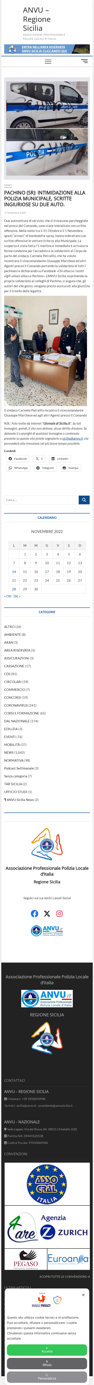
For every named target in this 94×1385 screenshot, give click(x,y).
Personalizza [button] (47, 1378)
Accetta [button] (47, 1351)
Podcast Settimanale (19, 768)
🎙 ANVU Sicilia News (19, 800)
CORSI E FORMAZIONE (21, 713)
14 (14, 572)
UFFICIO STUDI (15, 792)
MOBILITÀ (12, 745)
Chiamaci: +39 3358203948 (26, 1099)
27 (80, 580)
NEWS (8, 185)
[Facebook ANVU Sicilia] (34, 916)
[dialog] (47, 1336)
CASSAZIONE (14, 666)
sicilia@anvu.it (72, 438)
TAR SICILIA (13, 784)
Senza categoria (15, 776)
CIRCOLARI (13, 682)
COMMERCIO (14, 690)
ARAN (8, 642)
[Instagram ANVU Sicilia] (59, 916)
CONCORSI (12, 697)
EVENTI (10, 737)
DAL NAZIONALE (17, 721)
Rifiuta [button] (47, 1365)
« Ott (8, 596)
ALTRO (9, 627)
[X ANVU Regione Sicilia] (47, 916)
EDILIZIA (11, 729)
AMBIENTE (12, 634)
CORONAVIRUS (16, 705)
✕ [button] (83, 1295)
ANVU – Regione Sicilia (37, 19)
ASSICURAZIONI (16, 658)
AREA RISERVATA (17, 650)
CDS (7, 674)
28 (14, 589)
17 (47, 572)
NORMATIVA (14, 760)
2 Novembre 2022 (15, 212)
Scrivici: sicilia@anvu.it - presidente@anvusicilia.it (38, 1105)
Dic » (17, 596)
